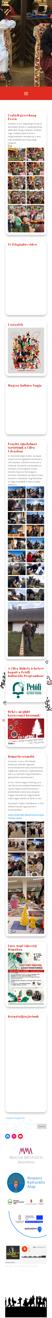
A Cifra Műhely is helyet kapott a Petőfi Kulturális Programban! (26, 672)
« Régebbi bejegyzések (15, 1118)
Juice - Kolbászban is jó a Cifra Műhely (26, 1266)
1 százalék (15, 324)
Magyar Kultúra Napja (25, 385)
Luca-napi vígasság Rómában (22, 947)
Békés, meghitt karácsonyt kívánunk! (24, 713)
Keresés (41, 1126)
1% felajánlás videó (22, 244)
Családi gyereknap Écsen (22, 117)
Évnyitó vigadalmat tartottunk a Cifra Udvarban (22, 447)
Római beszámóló (21, 756)
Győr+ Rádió (9, 1266)
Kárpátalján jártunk (23, 1016)
